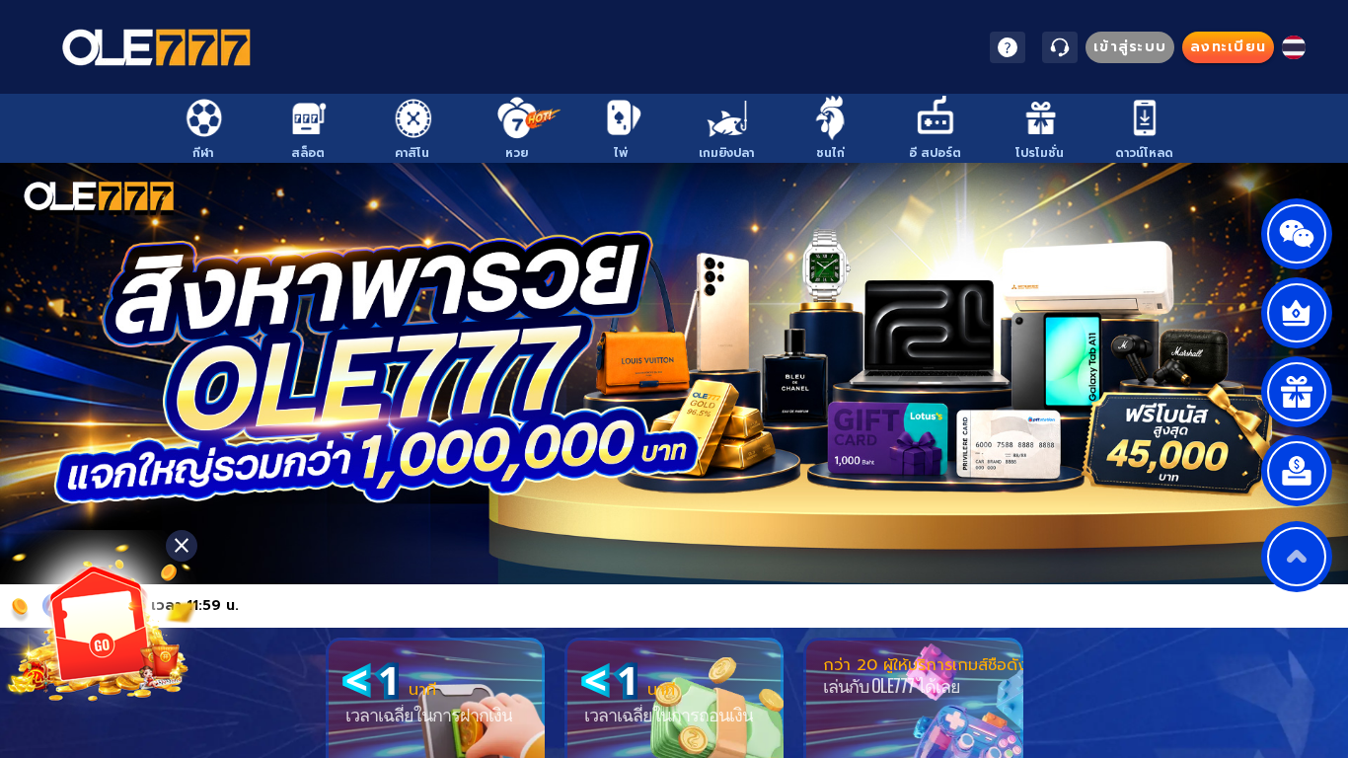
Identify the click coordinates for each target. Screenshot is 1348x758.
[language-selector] (1294, 47)
